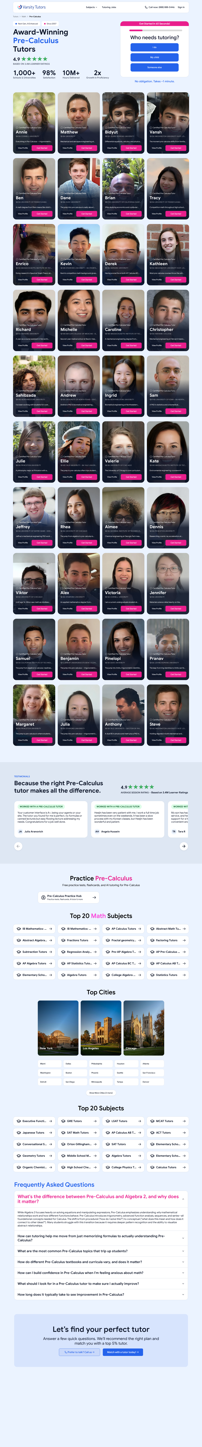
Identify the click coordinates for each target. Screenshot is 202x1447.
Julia (65, 724)
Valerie (112, 461)
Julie (20, 461)
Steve (155, 724)
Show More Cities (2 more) (101, 1093)
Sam (154, 395)
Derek (111, 264)
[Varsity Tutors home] (31, 7)
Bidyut (111, 132)
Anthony (113, 724)
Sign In (181, 7)
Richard (23, 329)
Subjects (90, 7)
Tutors (15, 16)
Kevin (66, 264)
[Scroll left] (18, 846)
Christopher (161, 329)
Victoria (113, 593)
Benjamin (69, 658)
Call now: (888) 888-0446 (162, 7)
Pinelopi (113, 658)
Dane (65, 198)
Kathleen (159, 264)
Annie (21, 132)
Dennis (156, 527)
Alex (64, 593)
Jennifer (158, 593)
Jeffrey (23, 527)
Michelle (68, 329)
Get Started (42, 148)
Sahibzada (26, 395)
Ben (19, 198)
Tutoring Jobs (109, 7)
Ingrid (111, 395)
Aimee (111, 527)
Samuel (23, 658)
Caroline (113, 329)
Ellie (64, 461)
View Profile (23, 148)
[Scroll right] (184, 846)
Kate (154, 461)
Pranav (156, 658)
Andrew (68, 395)
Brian (110, 198)
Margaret (25, 724)
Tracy (155, 198)
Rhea (65, 527)
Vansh (156, 132)
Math (24, 16)
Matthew (69, 132)
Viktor (22, 593)
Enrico (22, 264)
